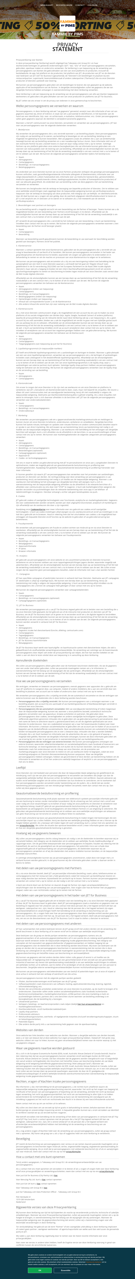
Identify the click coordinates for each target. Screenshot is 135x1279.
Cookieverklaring (38, 509)
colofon (92, 5)
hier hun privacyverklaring (89, 1004)
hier (56, 1175)
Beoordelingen (64, 5)
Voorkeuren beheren (94, 1262)
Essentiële (65, 1270)
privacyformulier (27, 825)
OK (39, 1270)
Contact (80, 5)
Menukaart (46, 5)
